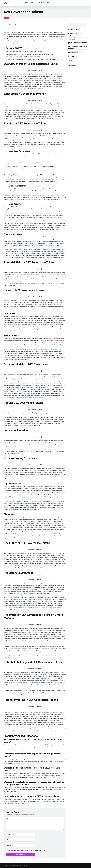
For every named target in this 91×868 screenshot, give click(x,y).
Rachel (14, 24)
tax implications (37, 773)
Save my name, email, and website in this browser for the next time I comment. (26, 850)
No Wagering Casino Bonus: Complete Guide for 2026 (75, 34)
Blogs (6, 18)
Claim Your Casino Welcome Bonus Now (77, 43)
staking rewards (47, 634)
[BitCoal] (7, 2)
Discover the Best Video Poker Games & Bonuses (76, 51)
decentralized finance (51, 338)
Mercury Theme (27, 865)
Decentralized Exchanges (41, 74)
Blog (32, 2)
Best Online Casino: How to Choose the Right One (77, 47)
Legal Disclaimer (39, 2)
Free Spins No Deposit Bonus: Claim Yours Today (77, 38)
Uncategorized (72, 65)
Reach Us (48, 2)
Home (26, 2)
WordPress (21, 865)
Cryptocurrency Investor (75, 63)
